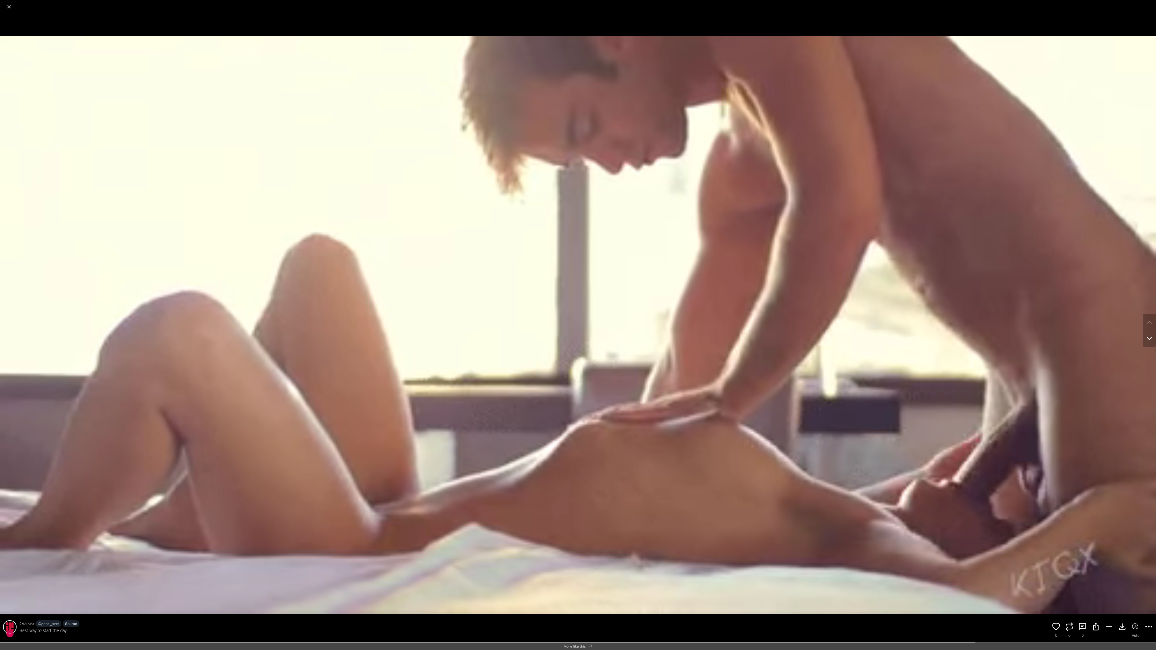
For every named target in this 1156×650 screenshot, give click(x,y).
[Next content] (1149, 338)
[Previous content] (1149, 322)
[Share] (1096, 627)
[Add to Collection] (1109, 627)
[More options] (1149, 627)
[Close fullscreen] (9, 6)
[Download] (1122, 627)
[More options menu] (1150, 3)
